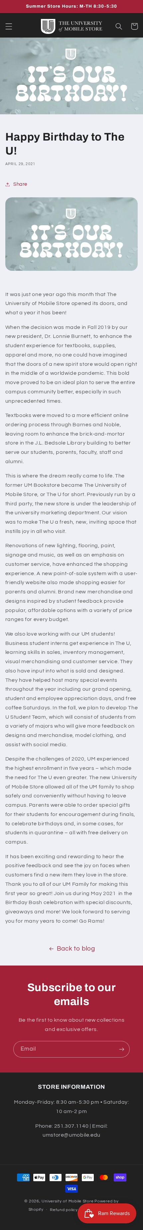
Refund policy (64, 1210)
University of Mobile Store (67, 1201)
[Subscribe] (121, 1049)
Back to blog (76, 949)
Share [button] (20, 184)
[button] (8, 26)
